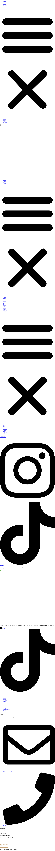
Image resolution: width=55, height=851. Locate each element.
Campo (4, 1)
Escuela (4, 2)
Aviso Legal (2, 845)
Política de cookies (4, 847)
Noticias (4, 183)
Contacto (3, 437)
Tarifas (4, 180)
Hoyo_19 (5, 310)
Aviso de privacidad (4, 844)
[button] (27, 62)
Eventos (4, 181)
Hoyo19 (4, 182)
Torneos (4, 4)
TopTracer (5, 5)
